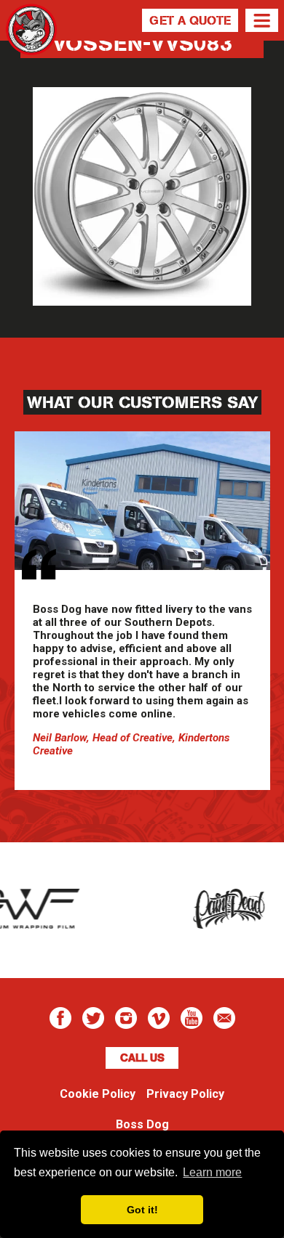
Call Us (142, 1057)
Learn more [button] (212, 1172)
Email (224, 1018)
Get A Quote (190, 20)
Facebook (60, 1018)
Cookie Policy (97, 1094)
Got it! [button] (142, 1209)
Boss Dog (31, 47)
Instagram (126, 1018)
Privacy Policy (185, 1094)
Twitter (93, 1018)
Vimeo (159, 1018)
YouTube (191, 1018)
